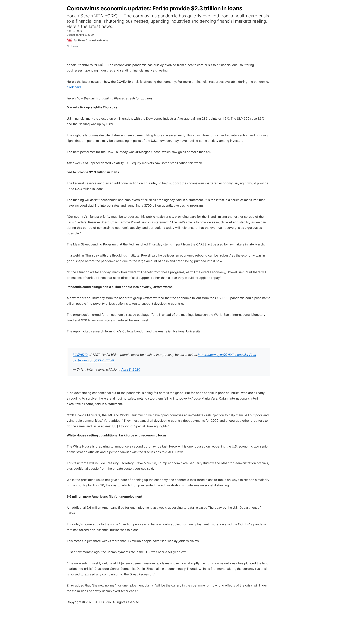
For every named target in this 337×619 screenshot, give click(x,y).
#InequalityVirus (244, 355)
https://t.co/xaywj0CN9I (215, 355)
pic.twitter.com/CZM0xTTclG (93, 360)
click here (74, 87)
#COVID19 (80, 355)
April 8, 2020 (130, 369)
